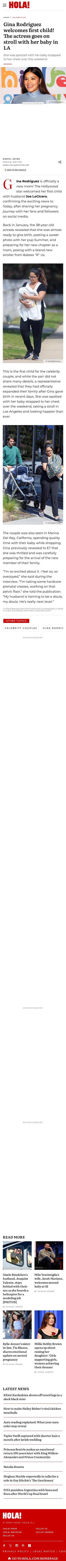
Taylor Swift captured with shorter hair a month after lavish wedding (32, 1438)
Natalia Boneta (14, 1467)
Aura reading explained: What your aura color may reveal (31, 1424)
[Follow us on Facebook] (4, 1545)
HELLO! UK (8, 1536)
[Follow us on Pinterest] (23, 1545)
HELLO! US (41, 1529)
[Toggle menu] (4, 5)
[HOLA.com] (33, 1516)
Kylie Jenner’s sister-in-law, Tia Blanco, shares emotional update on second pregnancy (17, 1351)
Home (7, 17)
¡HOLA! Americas (12, 1532)
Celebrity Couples (21, 628)
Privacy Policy (16, 1551)
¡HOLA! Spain (10, 1529)
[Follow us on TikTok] (30, 1545)
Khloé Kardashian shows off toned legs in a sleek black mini (33, 1397)
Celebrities (19, 17)
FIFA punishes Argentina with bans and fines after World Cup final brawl (31, 1492)
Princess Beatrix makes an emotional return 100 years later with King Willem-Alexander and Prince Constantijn (31, 1453)
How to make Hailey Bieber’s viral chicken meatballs (32, 1410)
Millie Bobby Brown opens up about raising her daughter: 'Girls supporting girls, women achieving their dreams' (48, 1355)
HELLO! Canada (44, 1532)
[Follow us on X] (11, 1545)
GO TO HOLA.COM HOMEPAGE (35, 1558)
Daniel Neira (11, 159)
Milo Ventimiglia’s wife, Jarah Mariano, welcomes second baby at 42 (48, 1280)
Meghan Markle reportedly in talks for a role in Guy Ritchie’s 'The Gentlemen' (31, 1478)
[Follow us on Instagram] (17, 1545)
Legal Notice (44, 1551)
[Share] (59, 162)
